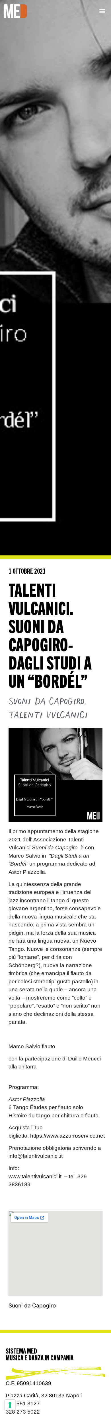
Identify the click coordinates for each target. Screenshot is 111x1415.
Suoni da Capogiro (46, 701)
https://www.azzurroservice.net (67, 1136)
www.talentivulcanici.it (35, 1176)
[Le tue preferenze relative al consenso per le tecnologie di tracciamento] (10, 1405)
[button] (102, 11)
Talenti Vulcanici (48, 715)
